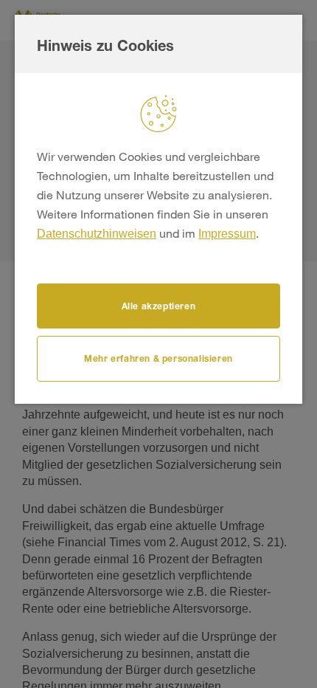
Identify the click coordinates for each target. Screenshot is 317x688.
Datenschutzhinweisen (96, 233)
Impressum (227, 233)
